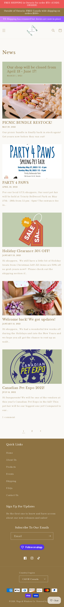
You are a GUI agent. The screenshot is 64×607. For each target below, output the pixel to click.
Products (11, 466)
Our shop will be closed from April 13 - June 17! (31, 69)
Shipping (11, 481)
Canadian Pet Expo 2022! (23, 388)
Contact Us (12, 495)
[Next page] (40, 431)
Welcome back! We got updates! (28, 319)
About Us (11, 459)
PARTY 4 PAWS (15, 182)
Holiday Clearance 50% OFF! (26, 251)
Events (10, 473)
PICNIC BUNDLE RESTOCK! (27, 122)
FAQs (9, 488)
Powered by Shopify (45, 601)
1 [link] (23, 431)
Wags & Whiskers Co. (26, 601)
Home (9, 452)
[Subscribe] (49, 536)
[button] (3, 30)
